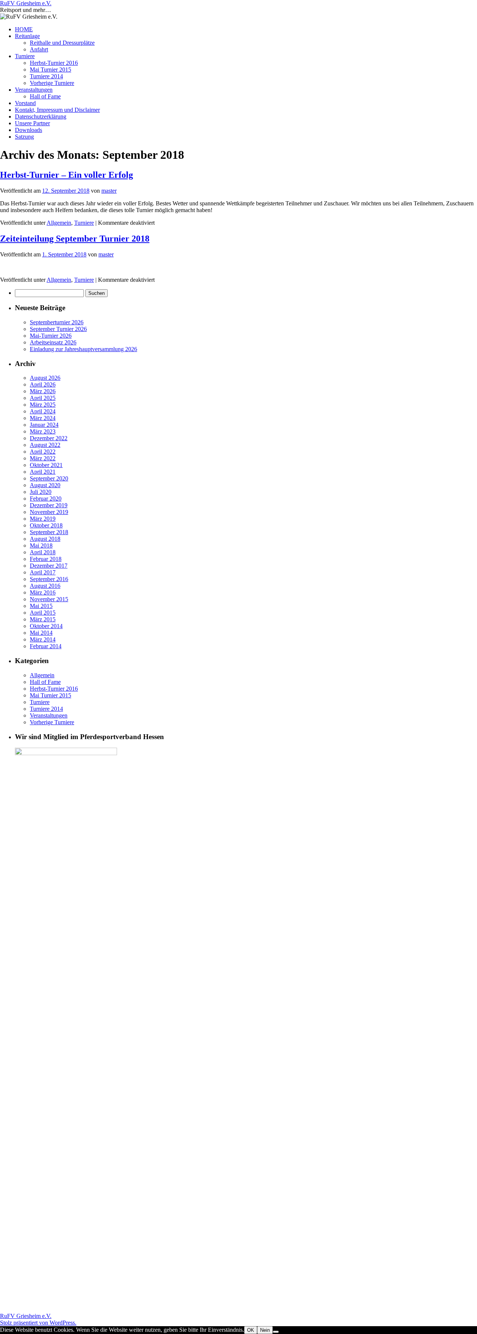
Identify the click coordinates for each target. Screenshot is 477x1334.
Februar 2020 (45, 498)
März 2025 (43, 404)
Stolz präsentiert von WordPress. (38, 1322)
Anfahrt (39, 49)
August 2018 (45, 539)
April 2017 (43, 572)
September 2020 (49, 478)
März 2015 (43, 619)
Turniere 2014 (46, 76)
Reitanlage (27, 36)
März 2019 (43, 518)
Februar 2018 (45, 559)
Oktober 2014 (46, 626)
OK (250, 1330)
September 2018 (49, 532)
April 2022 (43, 451)
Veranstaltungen (34, 89)
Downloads (28, 130)
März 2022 (43, 458)
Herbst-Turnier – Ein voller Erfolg (66, 175)
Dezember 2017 (48, 565)
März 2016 (43, 592)
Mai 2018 (41, 545)
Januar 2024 (44, 425)
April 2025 (43, 398)
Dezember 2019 (48, 505)
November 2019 (49, 512)
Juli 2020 (40, 492)
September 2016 (49, 579)
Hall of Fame (45, 96)
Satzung (24, 136)
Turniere (25, 56)
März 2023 (43, 431)
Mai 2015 (41, 606)
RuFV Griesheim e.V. (25, 3)
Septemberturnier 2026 (56, 322)
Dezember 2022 (48, 438)
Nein (265, 1330)
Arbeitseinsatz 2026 (53, 342)
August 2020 (45, 485)
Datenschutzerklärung (40, 116)
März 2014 (43, 639)
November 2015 (49, 599)
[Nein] (276, 1332)
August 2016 (45, 586)
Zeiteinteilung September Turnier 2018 (74, 238)
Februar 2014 (45, 646)
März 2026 (43, 391)
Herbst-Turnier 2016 (54, 63)
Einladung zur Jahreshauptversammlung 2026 (83, 349)
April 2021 (43, 472)
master (109, 190)
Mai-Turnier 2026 (51, 335)
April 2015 (43, 612)
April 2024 (43, 411)
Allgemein (59, 223)
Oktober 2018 (46, 525)
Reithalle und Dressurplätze (62, 43)
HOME (24, 29)
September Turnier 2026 (58, 329)
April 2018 (43, 552)
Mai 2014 (41, 633)
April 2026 (43, 384)
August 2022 (45, 445)
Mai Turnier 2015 (50, 69)
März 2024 (43, 418)
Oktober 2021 (46, 465)
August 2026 (45, 378)
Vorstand (25, 103)
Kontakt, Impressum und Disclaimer (57, 110)
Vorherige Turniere (52, 83)
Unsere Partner (32, 123)
